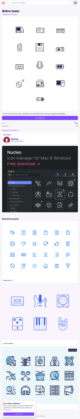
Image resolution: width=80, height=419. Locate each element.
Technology (14, 14)
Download (40, 118)
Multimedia (6, 14)
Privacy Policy (7, 410)
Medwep (14, 139)
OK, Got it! (18, 414)
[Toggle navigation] (75, 2)
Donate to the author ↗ (10, 130)
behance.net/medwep (17, 141)
